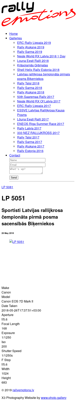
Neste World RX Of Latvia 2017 (38, 101)
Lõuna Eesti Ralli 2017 (33, 119)
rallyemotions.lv (23, 390)
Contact (14, 155)
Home (13, 33)
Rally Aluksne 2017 (30, 146)
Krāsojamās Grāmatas (32, 65)
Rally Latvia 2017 (29, 128)
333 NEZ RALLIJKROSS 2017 (38, 132)
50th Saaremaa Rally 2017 (35, 96)
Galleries (15, 38)
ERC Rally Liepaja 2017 (34, 105)
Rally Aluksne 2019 (30, 47)
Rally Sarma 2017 (29, 141)
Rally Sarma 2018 (29, 87)
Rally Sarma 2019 (29, 51)
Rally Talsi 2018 (28, 83)
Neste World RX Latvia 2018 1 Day (41, 56)
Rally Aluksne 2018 (30, 92)
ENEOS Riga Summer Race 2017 (40, 123)
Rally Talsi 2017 (28, 137)
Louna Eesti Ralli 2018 (33, 60)
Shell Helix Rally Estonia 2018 (38, 69)
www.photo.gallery (53, 397)
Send (14, 177)
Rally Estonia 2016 (30, 151)
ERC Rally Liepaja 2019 (34, 42)
